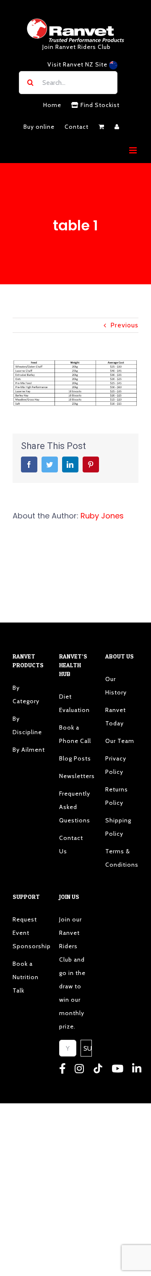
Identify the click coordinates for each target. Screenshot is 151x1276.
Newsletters (75, 776)
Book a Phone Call (75, 734)
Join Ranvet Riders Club (76, 47)
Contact (77, 126)
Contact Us (71, 844)
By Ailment (29, 749)
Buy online (39, 126)
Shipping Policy (118, 827)
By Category (26, 694)
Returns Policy (116, 796)
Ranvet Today (115, 716)
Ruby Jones (102, 515)
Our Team (119, 741)
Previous (124, 325)
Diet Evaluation (74, 703)
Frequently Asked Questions (74, 807)
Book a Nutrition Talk (26, 977)
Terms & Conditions (121, 857)
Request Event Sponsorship (29, 933)
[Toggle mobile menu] (133, 150)
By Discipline (27, 725)
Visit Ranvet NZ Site (78, 64)
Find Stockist (99, 105)
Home (52, 105)
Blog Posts (75, 758)
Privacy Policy (115, 765)
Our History (116, 685)
